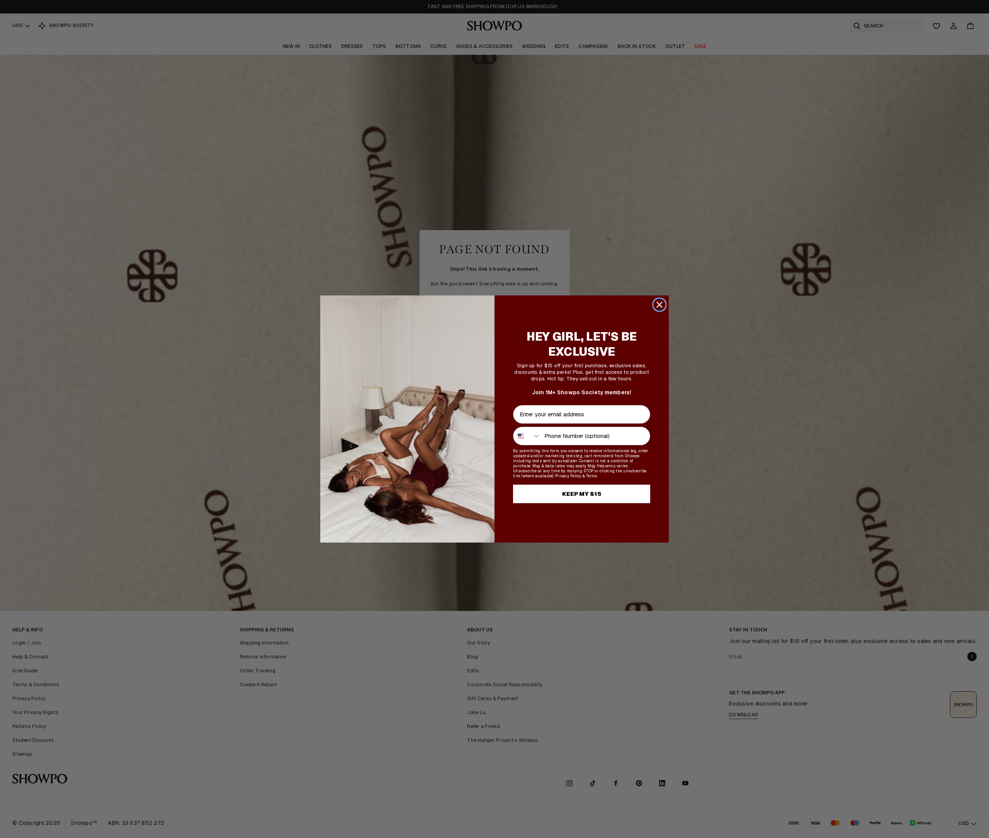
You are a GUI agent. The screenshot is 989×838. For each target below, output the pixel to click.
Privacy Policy (568, 475)
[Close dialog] (659, 305)
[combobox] (526, 436)
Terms (591, 475)
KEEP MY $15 (582, 493)
